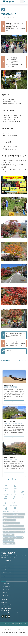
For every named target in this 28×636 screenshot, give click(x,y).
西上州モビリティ (7, 595)
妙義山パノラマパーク (9, 421)
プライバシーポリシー (17, 623)
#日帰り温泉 (6, 526)
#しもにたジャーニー (17, 526)
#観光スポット (6, 528)
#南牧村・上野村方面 (8, 537)
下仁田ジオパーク (7, 583)
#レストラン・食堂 (7, 523)
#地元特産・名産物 (17, 517)
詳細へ (14, 401)
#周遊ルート (19, 537)
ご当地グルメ (6, 570)
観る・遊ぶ (5, 592)
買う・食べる (6, 589)
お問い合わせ (6, 623)
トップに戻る (23, 360)
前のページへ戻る (7, 360)
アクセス (5, 576)
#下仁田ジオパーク (18, 514)
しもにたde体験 (7, 586)
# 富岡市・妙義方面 (7, 534)
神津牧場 (8, 350)
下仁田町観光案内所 (7, 564)
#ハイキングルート (7, 540)
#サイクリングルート (8, 543)
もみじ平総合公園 (8, 385)
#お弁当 (11, 520)
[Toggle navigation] (22, 1)
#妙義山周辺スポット (18, 528)
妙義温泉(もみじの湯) (9, 457)
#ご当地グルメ (6, 517)
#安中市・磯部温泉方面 (17, 531)
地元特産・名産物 (7, 573)
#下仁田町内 (6, 531)
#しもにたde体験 (7, 514)
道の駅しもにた (6, 567)
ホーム (4, 17)
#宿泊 (16, 523)
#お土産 (5, 520)
